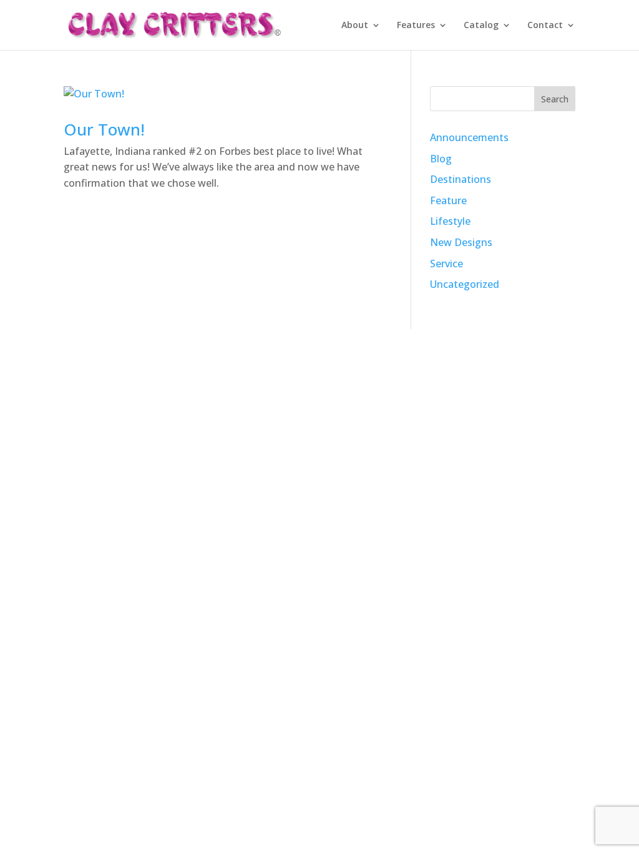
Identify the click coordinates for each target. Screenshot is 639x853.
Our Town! (104, 129)
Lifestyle (450, 221)
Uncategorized (464, 284)
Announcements (469, 137)
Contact (545, 26)
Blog (441, 158)
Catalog (481, 26)
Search (554, 99)
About (354, 26)
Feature (448, 200)
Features (416, 26)
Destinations (460, 179)
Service (446, 263)
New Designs (461, 242)
